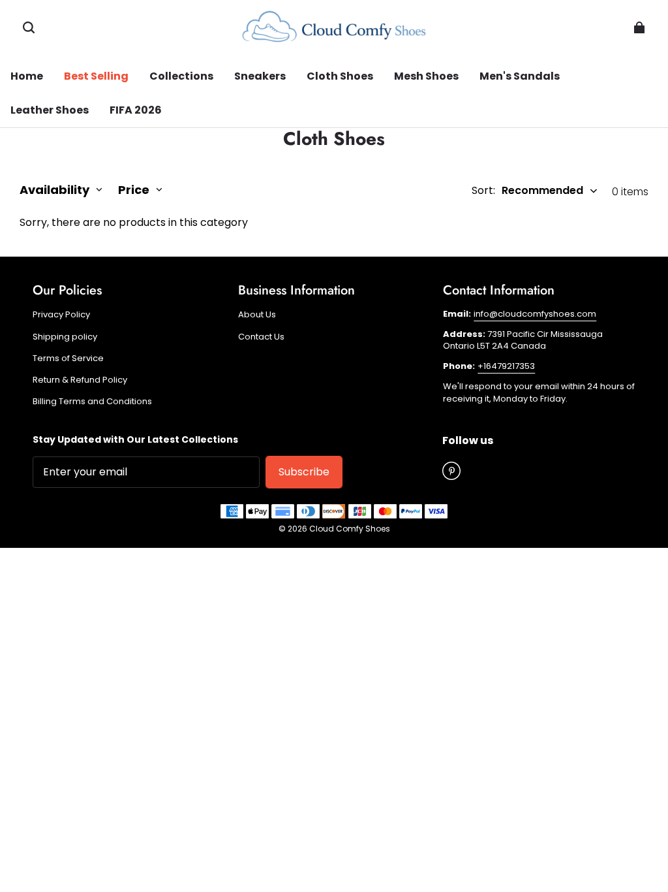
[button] (29, 27)
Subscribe (304, 471)
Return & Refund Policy (80, 380)
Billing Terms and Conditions (92, 401)
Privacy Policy (61, 315)
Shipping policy (65, 337)
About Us (257, 315)
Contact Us (261, 337)
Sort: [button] (527, 190)
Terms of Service (68, 358)
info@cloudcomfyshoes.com (535, 314)
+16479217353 (506, 366)
